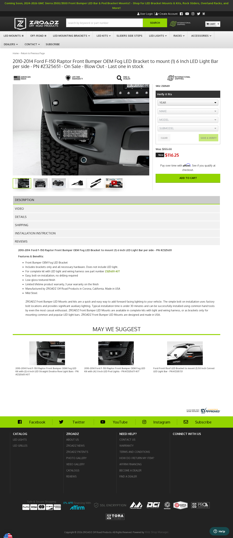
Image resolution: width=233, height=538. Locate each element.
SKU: (158, 86)
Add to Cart (188, 177)
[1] (185, 187)
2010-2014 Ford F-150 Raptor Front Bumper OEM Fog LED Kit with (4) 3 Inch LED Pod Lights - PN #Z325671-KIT (114, 370)
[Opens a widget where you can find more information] (219, 531)
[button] (116, 22)
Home (16, 53)
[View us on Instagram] (192, 14)
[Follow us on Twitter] (198, 14)
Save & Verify (208, 138)
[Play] (114, 183)
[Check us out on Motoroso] (204, 13)
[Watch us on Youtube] (187, 14)
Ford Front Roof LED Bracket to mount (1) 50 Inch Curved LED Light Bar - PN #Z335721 (183, 370)
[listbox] (188, 103)
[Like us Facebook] (181, 14)
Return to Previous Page (33, 53)
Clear (164, 138)
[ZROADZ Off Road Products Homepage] (37, 24)
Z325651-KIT (112, 271)
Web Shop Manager (156, 532)
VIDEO (19, 208)
